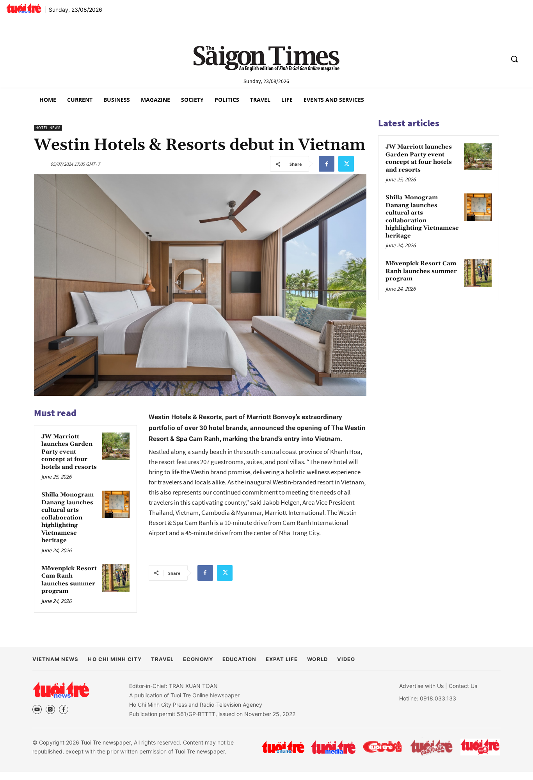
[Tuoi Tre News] (60, 689)
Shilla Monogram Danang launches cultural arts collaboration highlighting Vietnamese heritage (67, 517)
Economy (198, 659)
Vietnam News (55, 659)
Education (239, 659)
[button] (514, 59)
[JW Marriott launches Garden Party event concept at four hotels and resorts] (116, 446)
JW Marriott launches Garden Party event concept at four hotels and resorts (69, 452)
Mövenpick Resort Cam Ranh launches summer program (69, 580)
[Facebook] (326, 164)
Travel (162, 659)
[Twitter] (346, 164)
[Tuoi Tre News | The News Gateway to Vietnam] (23, 8)
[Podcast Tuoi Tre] (480, 747)
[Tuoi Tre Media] (333, 747)
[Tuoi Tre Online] (282, 747)
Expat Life (282, 659)
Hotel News (48, 127)
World (317, 659)
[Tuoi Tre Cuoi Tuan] (431, 746)
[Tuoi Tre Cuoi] (382, 746)
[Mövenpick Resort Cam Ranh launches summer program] (116, 578)
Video (346, 659)
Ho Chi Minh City (115, 659)
